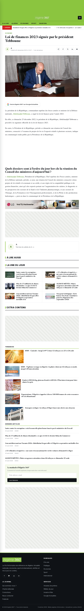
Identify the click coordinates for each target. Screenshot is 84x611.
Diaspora (43, 23)
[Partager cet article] (58, 49)
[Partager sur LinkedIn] (72, 49)
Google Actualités (50, 596)
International (48, 576)
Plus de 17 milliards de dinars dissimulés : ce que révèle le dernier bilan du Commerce (37, 436)
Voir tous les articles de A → (25, 247)
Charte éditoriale (8, 589)
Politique (47, 566)
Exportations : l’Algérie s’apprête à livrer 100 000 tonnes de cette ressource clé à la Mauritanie (50, 395)
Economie (8, 33)
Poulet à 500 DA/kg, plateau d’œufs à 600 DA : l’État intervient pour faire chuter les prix (49, 381)
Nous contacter (7, 596)
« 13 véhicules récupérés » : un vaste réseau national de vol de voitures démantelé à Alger (39, 451)
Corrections (6, 592)
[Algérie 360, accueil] (42, 17)
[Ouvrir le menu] (80, 17)
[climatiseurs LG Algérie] (42, 204)
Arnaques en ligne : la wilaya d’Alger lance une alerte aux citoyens (50, 408)
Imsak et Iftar (48, 592)
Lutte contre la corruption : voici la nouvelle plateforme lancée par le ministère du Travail (38, 428)
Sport (33, 23)
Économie (24, 23)
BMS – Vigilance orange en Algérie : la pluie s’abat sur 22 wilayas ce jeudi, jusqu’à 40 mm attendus (49, 368)
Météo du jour (48, 589)
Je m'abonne (13, 480)
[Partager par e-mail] (77, 49)
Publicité (5, 599)
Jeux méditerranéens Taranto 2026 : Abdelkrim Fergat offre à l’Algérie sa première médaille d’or (42, 443)
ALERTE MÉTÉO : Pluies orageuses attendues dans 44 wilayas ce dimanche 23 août (37, 458)
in (18, 576)
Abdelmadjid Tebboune (21, 114)
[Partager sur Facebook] (63, 49)
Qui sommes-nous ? (9, 586)
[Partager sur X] (68, 49)
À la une (5, 23)
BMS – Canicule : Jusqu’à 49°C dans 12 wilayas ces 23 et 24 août (49, 351)
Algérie (15, 23)
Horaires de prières (50, 586)
